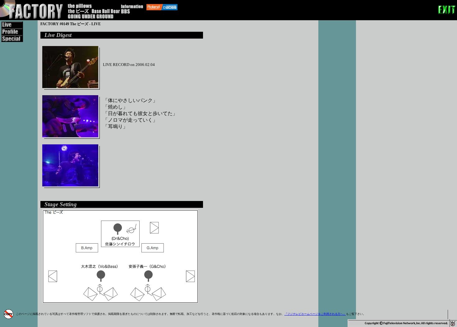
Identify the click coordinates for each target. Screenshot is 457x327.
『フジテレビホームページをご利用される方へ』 (315, 313)
